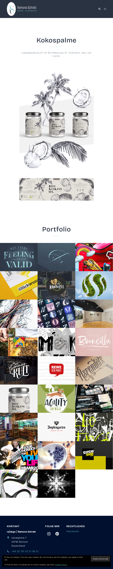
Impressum (72, 531)
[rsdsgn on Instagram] (49, 533)
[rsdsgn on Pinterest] (57, 533)
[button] (99, 9)
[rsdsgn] (22, 8)
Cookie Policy (61, 565)
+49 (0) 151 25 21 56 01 (24, 551)
